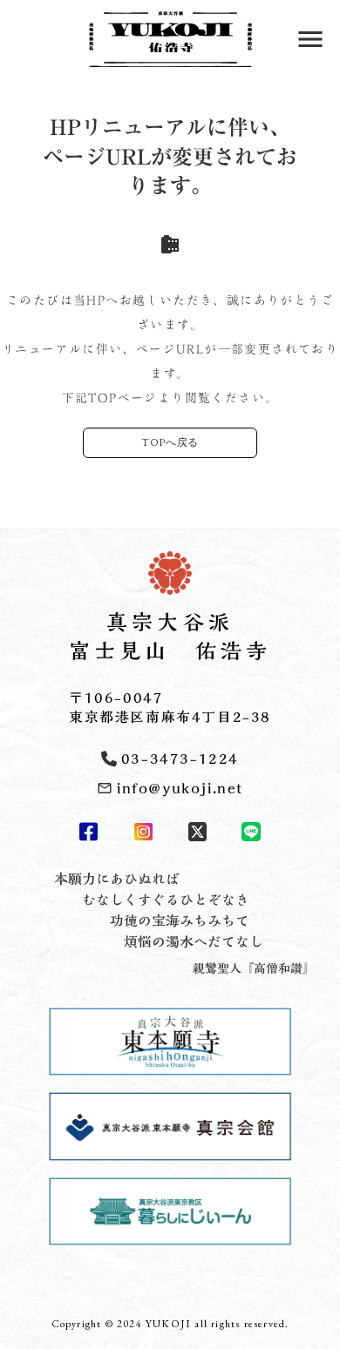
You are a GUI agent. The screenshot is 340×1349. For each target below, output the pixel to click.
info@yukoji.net (180, 788)
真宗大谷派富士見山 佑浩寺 (170, 637)
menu (310, 39)
